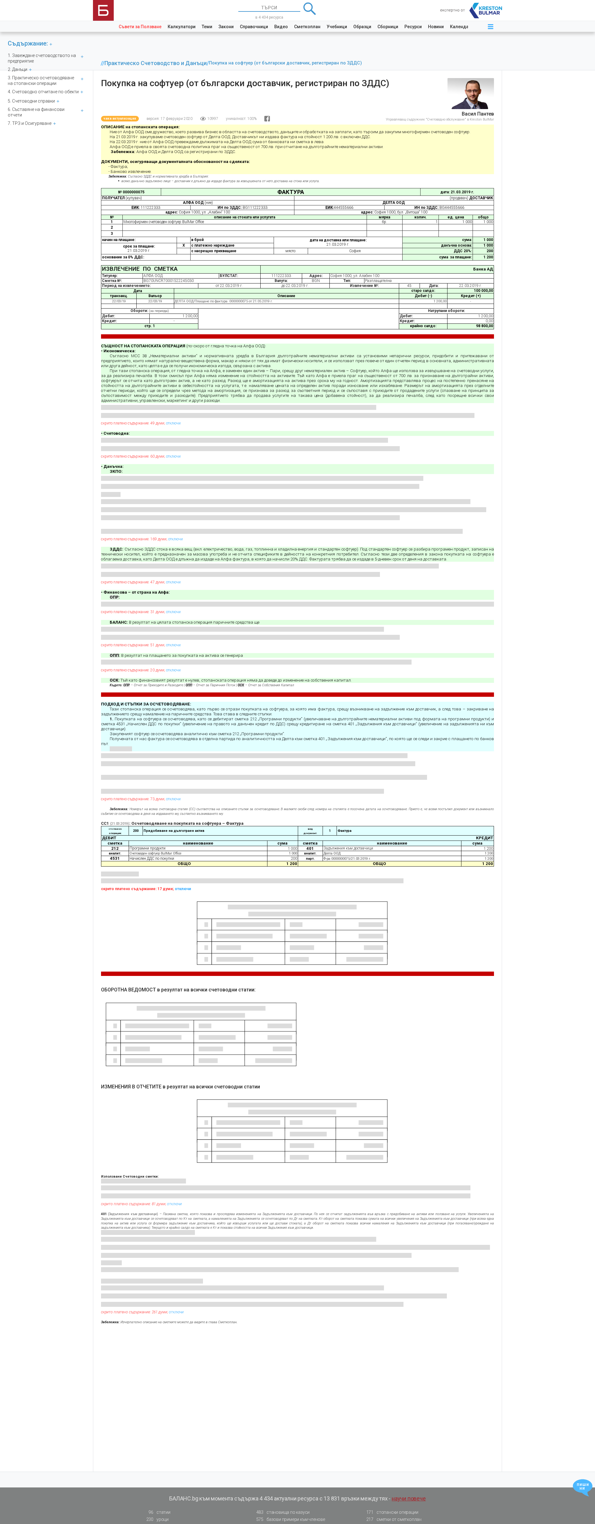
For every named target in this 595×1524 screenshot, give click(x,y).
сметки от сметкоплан (393, 1519)
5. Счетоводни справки (31, 101)
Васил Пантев (478, 114)
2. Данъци (17, 69)
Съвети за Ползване (140, 26)
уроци (157, 1519)
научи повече (409, 1498)
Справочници (254, 26)
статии (159, 1512)
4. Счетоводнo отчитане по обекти (43, 91)
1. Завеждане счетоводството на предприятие (42, 58)
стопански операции (392, 1512)
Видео (281, 26)
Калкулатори (182, 26)
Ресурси (413, 26)
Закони (226, 26)
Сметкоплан (307, 26)
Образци (362, 26)
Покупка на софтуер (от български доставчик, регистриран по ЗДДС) (285, 63)
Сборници (387, 26)
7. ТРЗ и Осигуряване (29, 123)
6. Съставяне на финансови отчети (36, 112)
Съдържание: (28, 43)
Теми (207, 26)
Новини (436, 26)
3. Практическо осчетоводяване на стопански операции (41, 80)
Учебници (337, 26)
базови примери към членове (290, 1519)
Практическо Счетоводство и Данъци (155, 63)
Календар (460, 26)
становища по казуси (283, 1512)
